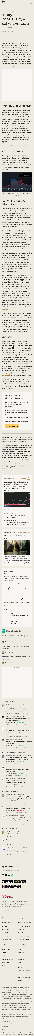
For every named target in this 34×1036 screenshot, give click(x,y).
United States (5, 11)
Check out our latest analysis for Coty (14, 146)
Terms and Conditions (7, 1024)
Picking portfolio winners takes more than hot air (15, 647)
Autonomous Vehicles (23, 936)
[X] (5, 875)
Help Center (21, 967)
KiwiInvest (8, 815)
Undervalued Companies (24, 922)
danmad (8, 767)
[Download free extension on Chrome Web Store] (11, 887)
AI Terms (4, 1029)
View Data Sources (7, 910)
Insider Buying (22, 929)
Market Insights (6, 962)
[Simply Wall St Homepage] (3, 1)
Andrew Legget (9, 652)
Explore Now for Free (12, 426)
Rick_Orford (8, 704)
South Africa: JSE (6, 939)
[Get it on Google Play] (20, 882)
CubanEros (8, 806)
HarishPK (8, 831)
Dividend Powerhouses (24, 926)
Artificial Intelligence (23, 939)
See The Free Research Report (13, 606)
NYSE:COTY (9, 61)
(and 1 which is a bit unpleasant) (15, 373)
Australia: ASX (5, 929)
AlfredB (7, 778)
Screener (4, 952)
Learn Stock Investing (24, 970)
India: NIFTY (5, 932)
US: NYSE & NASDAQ (8, 922)
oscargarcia (8, 794)
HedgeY (7, 739)
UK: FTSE (4, 926)
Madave (8, 839)
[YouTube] (9, 875)
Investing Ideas (6, 956)
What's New (5, 966)
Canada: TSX (5, 936)
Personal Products (16, 11)
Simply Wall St (9, 32)
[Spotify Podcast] (12, 875)
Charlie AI (20, 980)
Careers (20, 962)
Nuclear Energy (22, 932)
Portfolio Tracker (6, 949)
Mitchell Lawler (9, 642)
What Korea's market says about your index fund (16, 658)
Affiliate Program (22, 974)
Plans (19, 949)
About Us (20, 956)
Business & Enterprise (24, 977)
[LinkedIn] (3, 875)
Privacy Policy (5, 1026)
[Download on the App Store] (7, 882)
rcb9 (7, 728)
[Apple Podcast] (15, 875)
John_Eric (8, 716)
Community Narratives (8, 959)
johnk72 (7, 847)
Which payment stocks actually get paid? (15, 637)
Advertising (21, 952)
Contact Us (21, 959)
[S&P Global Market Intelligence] (7, 896)
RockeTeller (8, 755)
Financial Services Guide (8, 1021)
